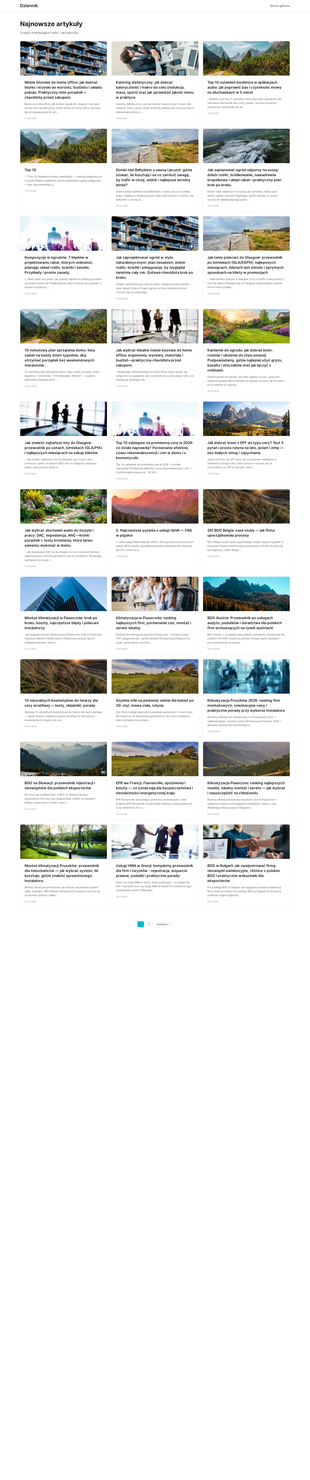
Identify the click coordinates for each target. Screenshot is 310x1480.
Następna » (163, 924)
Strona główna (280, 6)
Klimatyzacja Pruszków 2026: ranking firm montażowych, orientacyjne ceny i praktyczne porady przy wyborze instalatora (246, 705)
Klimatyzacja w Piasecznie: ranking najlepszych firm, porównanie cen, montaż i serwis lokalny (153, 623)
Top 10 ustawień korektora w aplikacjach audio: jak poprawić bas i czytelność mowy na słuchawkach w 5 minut (244, 87)
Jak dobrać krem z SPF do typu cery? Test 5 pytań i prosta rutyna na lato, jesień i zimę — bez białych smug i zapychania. (245, 448)
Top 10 (30, 170)
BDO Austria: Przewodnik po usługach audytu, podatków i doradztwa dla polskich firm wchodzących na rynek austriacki (244, 623)
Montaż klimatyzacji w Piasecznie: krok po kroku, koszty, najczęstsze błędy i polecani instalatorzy (62, 623)
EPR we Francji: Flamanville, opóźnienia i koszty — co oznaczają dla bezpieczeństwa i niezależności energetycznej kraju (154, 788)
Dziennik (29, 5)
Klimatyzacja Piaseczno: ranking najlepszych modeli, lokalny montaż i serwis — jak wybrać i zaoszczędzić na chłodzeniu (246, 788)
